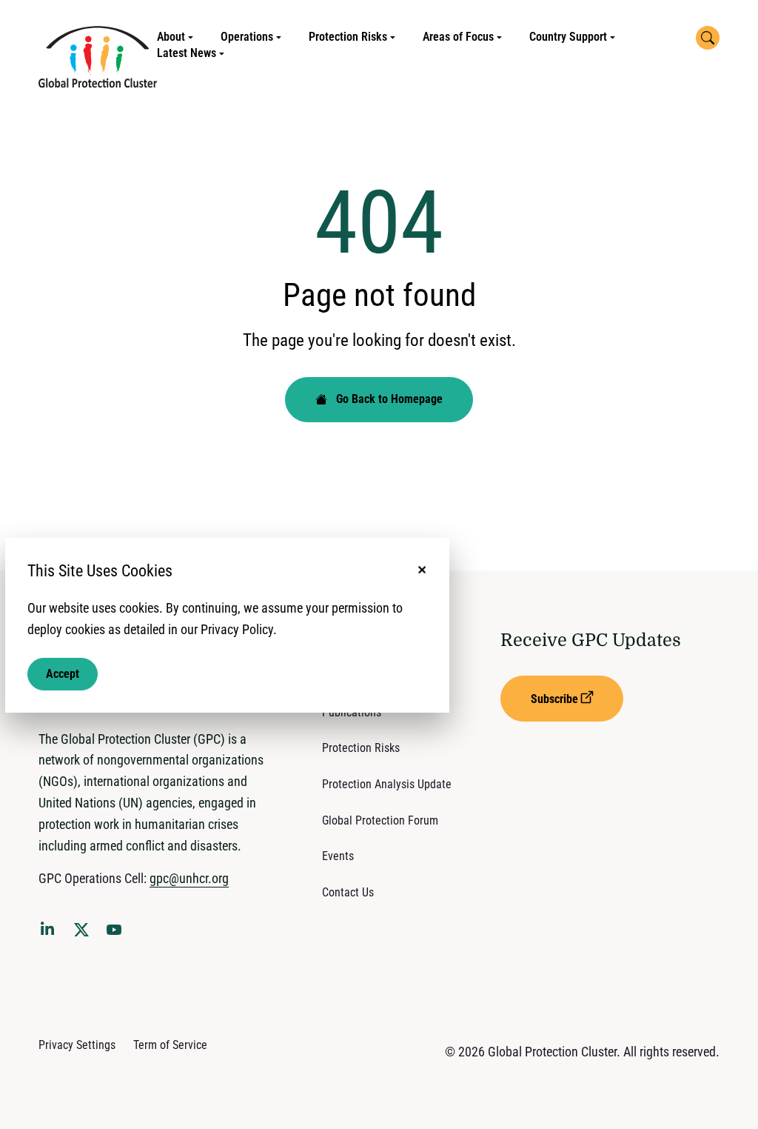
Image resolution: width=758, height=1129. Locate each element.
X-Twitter (84, 934)
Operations (247, 37)
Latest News (186, 53)
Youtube (118, 934)
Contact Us (348, 892)
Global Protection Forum (380, 820)
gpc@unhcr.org (189, 878)
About (171, 37)
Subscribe (554, 699)
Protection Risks (348, 37)
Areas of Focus (458, 37)
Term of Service (170, 1045)
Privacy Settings (76, 1045)
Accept (62, 674)
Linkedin (50, 931)
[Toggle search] (708, 38)
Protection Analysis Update (387, 784)
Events (338, 856)
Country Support (568, 37)
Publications (351, 712)
